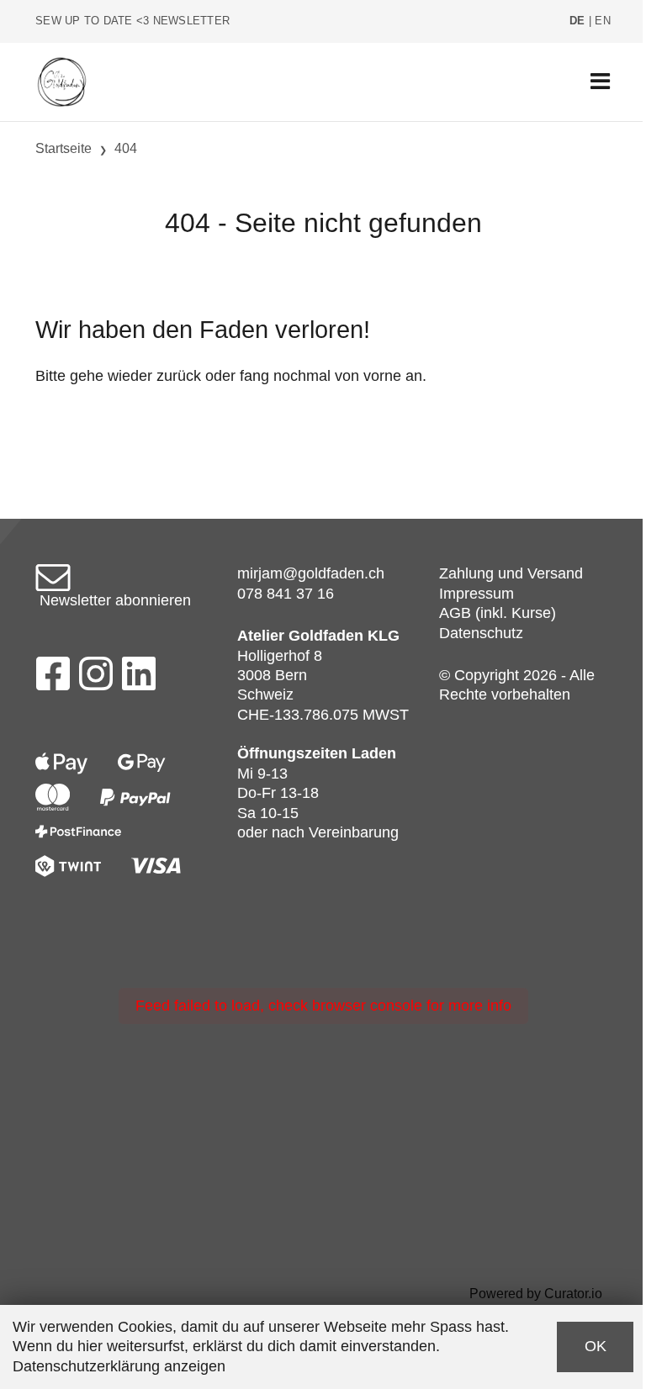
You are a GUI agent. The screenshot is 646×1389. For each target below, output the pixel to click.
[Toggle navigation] (600, 82)
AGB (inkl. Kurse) (497, 613)
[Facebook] (52, 678)
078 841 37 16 (285, 593)
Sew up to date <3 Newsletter (132, 21)
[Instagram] (96, 678)
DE (577, 21)
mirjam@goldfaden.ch (310, 573)
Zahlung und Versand (511, 573)
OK (595, 1346)
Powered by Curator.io (535, 1293)
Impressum (476, 593)
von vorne (368, 375)
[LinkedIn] (139, 678)
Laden (374, 753)
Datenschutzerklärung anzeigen (119, 1366)
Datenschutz (481, 633)
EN (603, 21)
